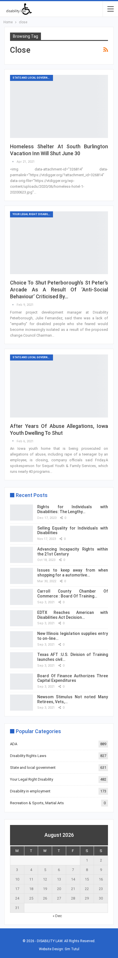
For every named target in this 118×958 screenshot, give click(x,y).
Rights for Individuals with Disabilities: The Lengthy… (72, 509)
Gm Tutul (72, 949)
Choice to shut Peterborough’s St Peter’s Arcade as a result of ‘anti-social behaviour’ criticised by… (59, 289)
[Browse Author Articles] (13, 162)
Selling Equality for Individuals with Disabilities (72, 530)
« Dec (57, 916)
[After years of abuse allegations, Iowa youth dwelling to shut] (59, 386)
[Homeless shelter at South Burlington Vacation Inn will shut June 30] (59, 106)
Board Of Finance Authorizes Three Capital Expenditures (72, 678)
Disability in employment (30, 791)
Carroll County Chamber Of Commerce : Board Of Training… (72, 593)
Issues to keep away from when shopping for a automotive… (72, 572)
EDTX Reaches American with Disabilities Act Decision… (72, 615)
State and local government (33, 77)
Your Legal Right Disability (33, 214)
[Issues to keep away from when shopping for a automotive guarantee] (21, 576)
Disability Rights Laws (28, 756)
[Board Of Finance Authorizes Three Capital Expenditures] (21, 682)
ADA (13, 744)
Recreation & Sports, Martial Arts (37, 803)
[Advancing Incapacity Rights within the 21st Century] (21, 555)
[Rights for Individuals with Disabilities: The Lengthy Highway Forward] (21, 512)
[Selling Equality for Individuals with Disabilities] (21, 534)
